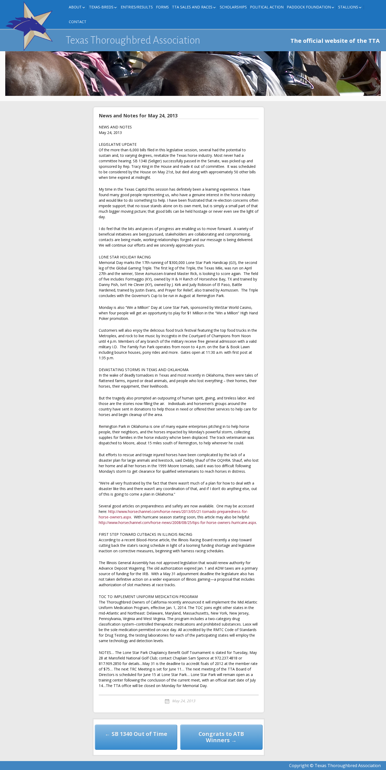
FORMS (162, 6)
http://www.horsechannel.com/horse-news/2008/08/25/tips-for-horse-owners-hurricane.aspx (177, 522)
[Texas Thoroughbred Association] (31, 26)
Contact (77, 21)
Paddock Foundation (309, 6)
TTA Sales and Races (192, 6)
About (75, 6)
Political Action (267, 6)
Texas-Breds (101, 6)
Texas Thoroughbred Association (133, 40)
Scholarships (233, 6)
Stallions (348, 6)
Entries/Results (137, 6)
